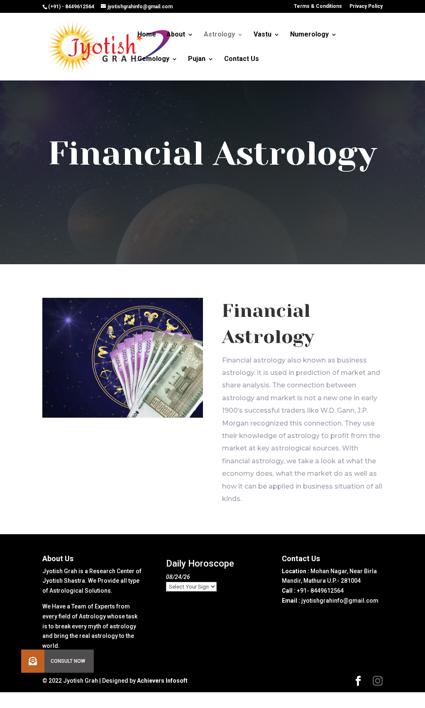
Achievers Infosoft (162, 680)
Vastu (262, 35)
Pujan (196, 59)
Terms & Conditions (318, 6)
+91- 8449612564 (320, 590)
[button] (32, 661)
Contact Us (241, 59)
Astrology (219, 35)
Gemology (153, 59)
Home (146, 35)
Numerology (309, 35)
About (175, 35)
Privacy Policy (366, 6)
